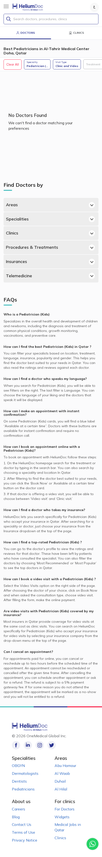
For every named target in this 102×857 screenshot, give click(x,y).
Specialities (17, 219)
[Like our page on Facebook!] (16, 745)
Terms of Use (23, 832)
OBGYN (18, 765)
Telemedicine (19, 275)
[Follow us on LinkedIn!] (28, 745)
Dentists (19, 781)
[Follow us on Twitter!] (51, 745)
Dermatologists (25, 773)
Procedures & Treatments (32, 247)
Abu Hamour (65, 765)
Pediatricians (23, 789)
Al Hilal (61, 789)
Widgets (62, 816)
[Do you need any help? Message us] (92, 844)
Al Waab (62, 773)
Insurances (16, 261)
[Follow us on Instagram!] (40, 745)
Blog (16, 816)
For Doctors (64, 809)
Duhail (60, 781)
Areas (12, 204)
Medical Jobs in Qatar (68, 827)
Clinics (12, 233)
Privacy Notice (24, 840)
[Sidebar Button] (6, 6)
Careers (18, 809)
